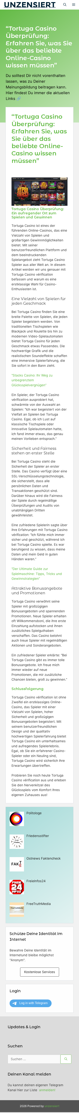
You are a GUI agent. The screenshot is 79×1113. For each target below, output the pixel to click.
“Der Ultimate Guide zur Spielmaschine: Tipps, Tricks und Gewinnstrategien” (37, 574)
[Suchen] (65, 1059)
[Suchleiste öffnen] (64, 5)
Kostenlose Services (39, 972)
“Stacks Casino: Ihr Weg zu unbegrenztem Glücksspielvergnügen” (32, 380)
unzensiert (30, 4)
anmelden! (47, 1090)
